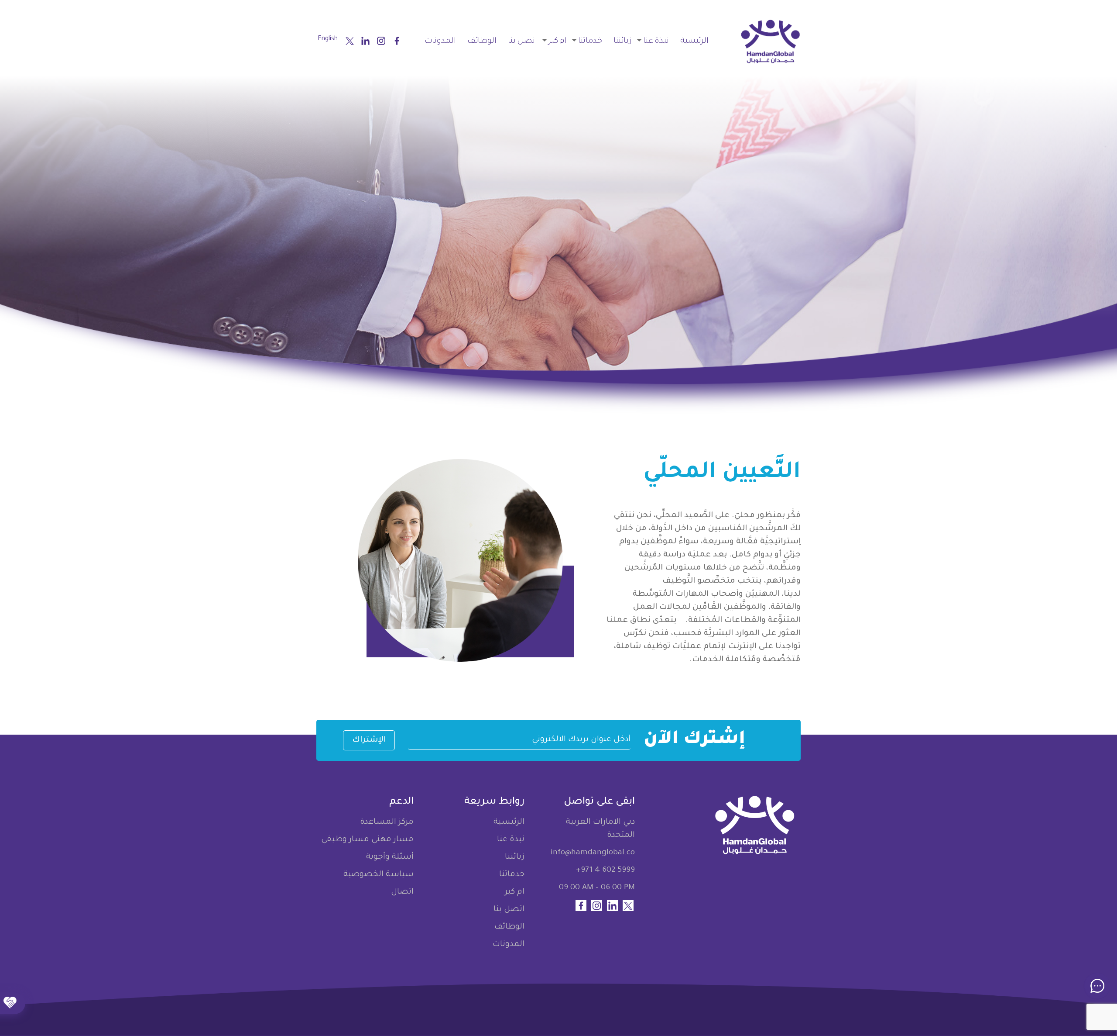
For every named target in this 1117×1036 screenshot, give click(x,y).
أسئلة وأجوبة (390, 857)
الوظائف (482, 41)
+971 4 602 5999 (605, 870)
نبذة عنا (656, 41)
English (328, 39)
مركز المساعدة (387, 822)
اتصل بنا (522, 41)
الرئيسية (694, 41)
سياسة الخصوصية (378, 874)
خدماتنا (590, 41)
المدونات (440, 41)
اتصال (402, 892)
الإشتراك (369, 740)
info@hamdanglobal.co (593, 853)
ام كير (557, 41)
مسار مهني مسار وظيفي (367, 840)
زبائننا (622, 41)
